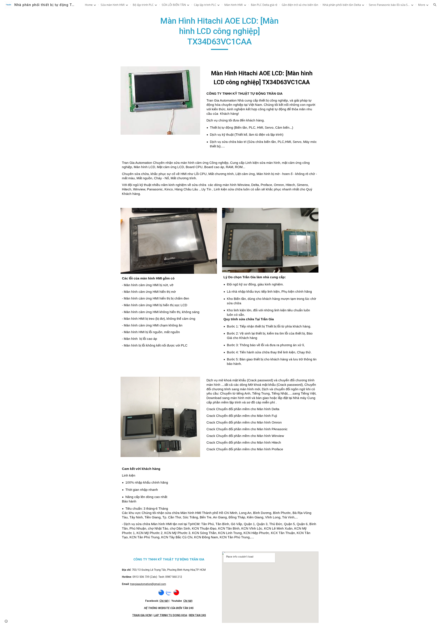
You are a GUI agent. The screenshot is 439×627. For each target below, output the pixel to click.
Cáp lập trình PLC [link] (205, 5)
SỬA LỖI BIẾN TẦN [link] (174, 5)
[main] (219, 32)
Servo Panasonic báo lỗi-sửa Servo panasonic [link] (389, 5)
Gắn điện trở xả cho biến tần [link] (300, 5)
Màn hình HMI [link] (233, 5)
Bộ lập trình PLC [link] (143, 5)
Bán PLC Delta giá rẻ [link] (264, 5)
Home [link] (89, 5)
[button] (435, 5)
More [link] (421, 5)
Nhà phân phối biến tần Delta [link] (342, 5)
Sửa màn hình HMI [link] (113, 5)
